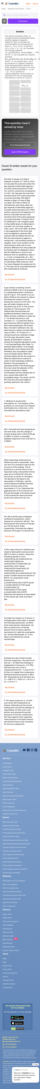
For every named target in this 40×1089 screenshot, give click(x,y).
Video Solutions (8, 785)
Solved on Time (8, 932)
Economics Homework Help (12, 851)
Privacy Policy (7, 969)
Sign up (35, 4)
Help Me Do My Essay (10, 902)
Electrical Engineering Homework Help (15, 840)
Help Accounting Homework (12, 891)
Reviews (5, 976)
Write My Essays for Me (11, 888)
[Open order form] (1, 7)
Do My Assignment (9, 806)
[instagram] (32, 750)
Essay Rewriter (8, 943)
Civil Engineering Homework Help (14, 833)
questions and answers (16, 9)
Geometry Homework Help (11, 899)
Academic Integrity (9, 984)
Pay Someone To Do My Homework (14, 810)
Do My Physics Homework (11, 873)
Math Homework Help (10, 822)
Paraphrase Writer (9, 947)
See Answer (10, 274)
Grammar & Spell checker (11, 950)
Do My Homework (9, 803)
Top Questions (7, 987)
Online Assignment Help (11, 788)
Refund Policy (7, 966)
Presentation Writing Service (12, 781)
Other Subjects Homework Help (13, 854)
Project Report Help (9, 774)
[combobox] (20, 15)
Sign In (28, 4)
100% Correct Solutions (10, 921)
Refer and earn (8, 939)
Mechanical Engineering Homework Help (16, 844)
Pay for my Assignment (10, 884)
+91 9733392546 (10, 1044)
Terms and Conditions (10, 973)
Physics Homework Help (11, 825)
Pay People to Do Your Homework (14, 881)
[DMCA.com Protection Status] (18, 1028)
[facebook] (24, 750)
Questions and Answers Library (13, 796)
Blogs (4, 958)
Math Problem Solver (10, 799)
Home (4, 9)
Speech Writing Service (10, 778)
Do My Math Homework (10, 858)
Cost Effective (7, 929)
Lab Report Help (8, 770)
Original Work (7, 918)
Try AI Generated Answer (15, 279)
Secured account (8, 936)
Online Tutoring (8, 792)
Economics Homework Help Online (14, 895)
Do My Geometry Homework (12, 862)
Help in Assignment (9, 906)
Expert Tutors (7, 914)
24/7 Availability (8, 925)
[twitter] (35, 750)
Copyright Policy (8, 980)
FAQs (4, 962)
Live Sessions (7, 763)
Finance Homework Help (11, 836)
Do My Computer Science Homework (15, 869)
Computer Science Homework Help (14, 847)
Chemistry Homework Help (12, 829)
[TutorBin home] (11, 3)
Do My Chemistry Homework (12, 865)
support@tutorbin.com (12, 1041)
